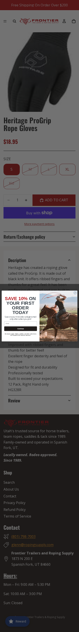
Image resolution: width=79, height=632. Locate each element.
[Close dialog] (75, 292)
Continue (20, 328)
